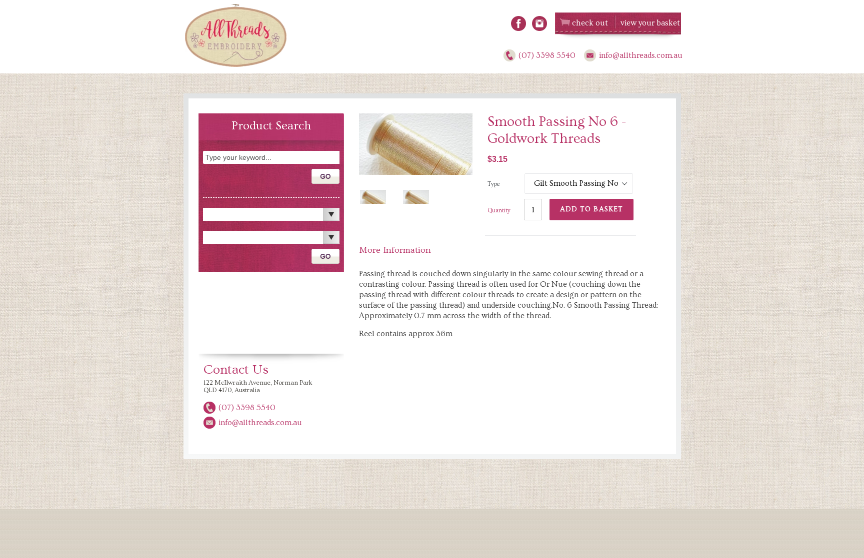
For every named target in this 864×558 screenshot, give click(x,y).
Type (494, 184)
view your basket (650, 23)
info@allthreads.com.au (640, 55)
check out (590, 23)
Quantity (499, 210)
